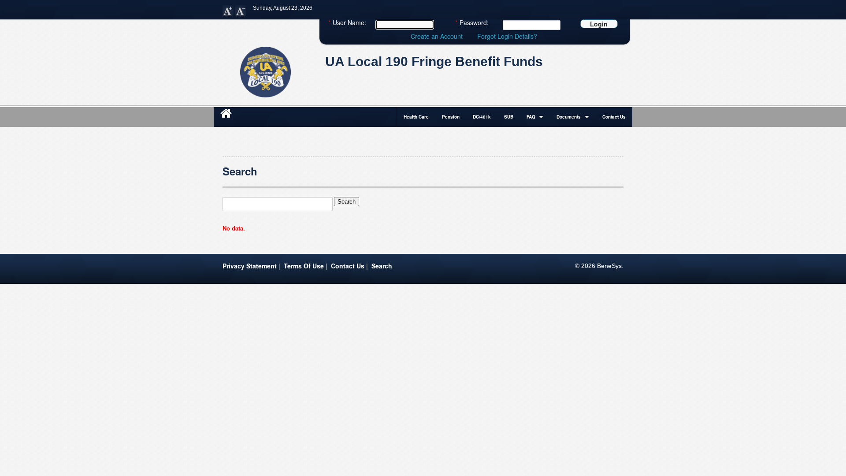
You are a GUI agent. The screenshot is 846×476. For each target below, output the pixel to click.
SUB (508, 117)
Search (381, 265)
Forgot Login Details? (507, 36)
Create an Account (437, 36)
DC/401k (482, 117)
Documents (569, 117)
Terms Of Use (304, 265)
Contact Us (614, 117)
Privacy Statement (250, 265)
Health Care (416, 117)
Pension (451, 117)
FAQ (531, 117)
